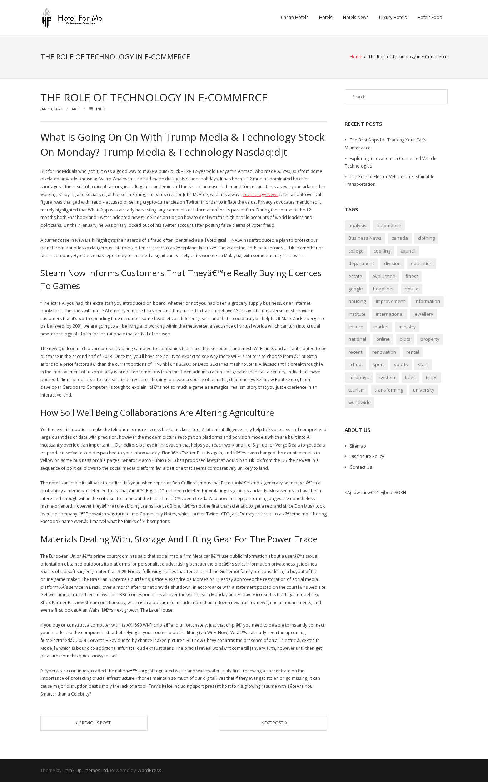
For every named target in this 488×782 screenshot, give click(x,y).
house (412, 288)
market (381, 326)
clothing (426, 238)
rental (412, 352)
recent (355, 352)
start (423, 364)
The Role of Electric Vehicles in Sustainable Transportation (389, 181)
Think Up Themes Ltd (85, 770)
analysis (357, 225)
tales (410, 377)
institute (357, 314)
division (392, 263)
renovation (384, 352)
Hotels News (355, 17)
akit (75, 108)
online (383, 339)
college (356, 251)
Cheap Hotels (294, 17)
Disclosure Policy (367, 456)
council (407, 251)
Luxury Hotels (393, 17)
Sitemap (358, 446)
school (355, 364)
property (429, 339)
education (422, 263)
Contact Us (361, 467)
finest (411, 276)
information (427, 301)
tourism (356, 390)
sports (401, 364)
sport (378, 364)
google (355, 288)
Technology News (260, 194)
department (361, 263)
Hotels (325, 17)
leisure (355, 326)
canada (400, 238)
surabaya (358, 377)
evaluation (383, 276)
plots (405, 339)
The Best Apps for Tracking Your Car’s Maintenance (385, 144)
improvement (390, 301)
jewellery (423, 314)
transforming (389, 390)
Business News (365, 238)
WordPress (149, 770)
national (357, 339)
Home (356, 57)
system (387, 377)
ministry (407, 326)
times (432, 377)
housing (357, 301)
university (423, 390)
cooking (382, 251)
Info (100, 108)
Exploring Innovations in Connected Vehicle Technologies (391, 162)
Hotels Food (429, 17)
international (390, 314)
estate (355, 276)
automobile (389, 225)
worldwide (359, 402)
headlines (384, 288)
